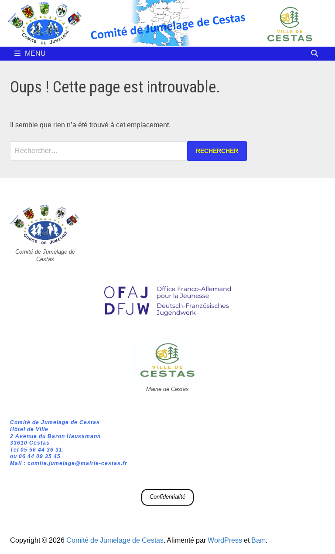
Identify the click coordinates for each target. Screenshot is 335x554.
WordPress (225, 540)
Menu (35, 53)
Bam (258, 540)
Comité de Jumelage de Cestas (115, 540)
